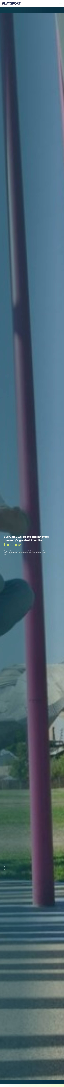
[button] (61, 3)
